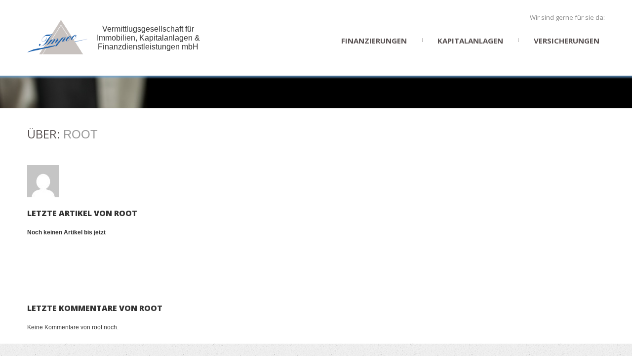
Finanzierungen (374, 40)
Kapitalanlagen (470, 40)
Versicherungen (566, 40)
